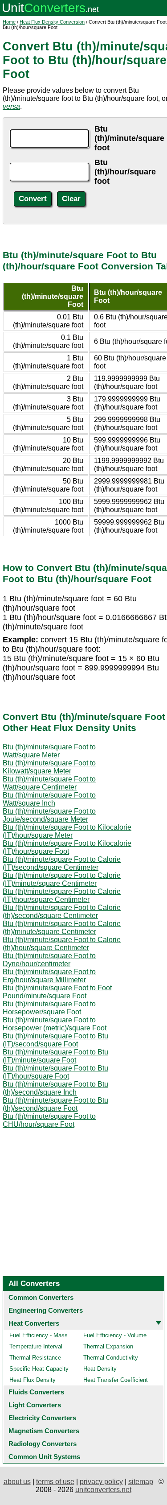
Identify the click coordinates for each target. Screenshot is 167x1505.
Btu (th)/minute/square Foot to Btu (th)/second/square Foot (55, 1104)
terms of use (55, 1481)
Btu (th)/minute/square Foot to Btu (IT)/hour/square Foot (55, 1072)
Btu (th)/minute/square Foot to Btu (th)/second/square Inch (55, 1088)
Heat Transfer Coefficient (115, 1380)
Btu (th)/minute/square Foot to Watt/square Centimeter (49, 783)
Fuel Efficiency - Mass (38, 1335)
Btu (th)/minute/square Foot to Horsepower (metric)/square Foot (54, 1024)
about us (17, 1481)
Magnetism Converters (43, 1431)
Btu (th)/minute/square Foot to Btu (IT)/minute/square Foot (55, 1056)
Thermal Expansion (108, 1346)
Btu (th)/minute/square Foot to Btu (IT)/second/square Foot (55, 1040)
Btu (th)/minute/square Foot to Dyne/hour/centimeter (49, 960)
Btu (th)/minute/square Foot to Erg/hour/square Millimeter (49, 976)
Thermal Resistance (35, 1357)
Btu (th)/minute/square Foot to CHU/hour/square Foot (49, 1120)
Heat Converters (33, 1323)
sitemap (140, 1481)
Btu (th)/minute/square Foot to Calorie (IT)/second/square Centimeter (62, 863)
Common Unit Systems (44, 1456)
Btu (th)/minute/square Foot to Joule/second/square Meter (49, 815)
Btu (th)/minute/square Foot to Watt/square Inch (49, 799)
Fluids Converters (36, 1392)
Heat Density (100, 1368)
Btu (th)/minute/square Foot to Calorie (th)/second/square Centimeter (62, 911)
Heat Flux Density (32, 1380)
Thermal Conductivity (110, 1357)
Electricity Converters (42, 1418)
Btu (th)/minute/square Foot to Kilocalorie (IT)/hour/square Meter (67, 831)
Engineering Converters (45, 1310)
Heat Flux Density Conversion (52, 22)
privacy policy (101, 1481)
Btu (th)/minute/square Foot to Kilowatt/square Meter (49, 767)
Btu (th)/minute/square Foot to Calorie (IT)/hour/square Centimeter (62, 895)
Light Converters (34, 1405)
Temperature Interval (35, 1346)
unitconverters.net (103, 1489)
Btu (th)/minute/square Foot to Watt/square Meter (49, 751)
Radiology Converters (42, 1443)
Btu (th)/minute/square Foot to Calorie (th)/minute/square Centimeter (62, 927)
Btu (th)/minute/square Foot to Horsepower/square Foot (49, 1008)
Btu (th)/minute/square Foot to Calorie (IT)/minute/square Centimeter (62, 879)
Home (9, 22)
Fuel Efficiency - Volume (115, 1335)
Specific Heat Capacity (39, 1368)
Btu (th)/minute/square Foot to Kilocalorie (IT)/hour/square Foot (67, 847)
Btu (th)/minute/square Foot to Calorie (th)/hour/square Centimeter (62, 943)
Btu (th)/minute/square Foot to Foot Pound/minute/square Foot (57, 992)
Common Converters (40, 1297)
